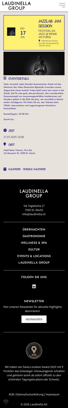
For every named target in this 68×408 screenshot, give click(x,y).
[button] (6, 402)
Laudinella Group (34, 262)
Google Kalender (34, 169)
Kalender (15, 169)
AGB (11, 394)
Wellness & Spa (34, 243)
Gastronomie (34, 236)
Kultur (34, 249)
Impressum (52, 394)
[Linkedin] (34, 286)
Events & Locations (34, 256)
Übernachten (34, 229)
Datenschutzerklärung (30, 394)
